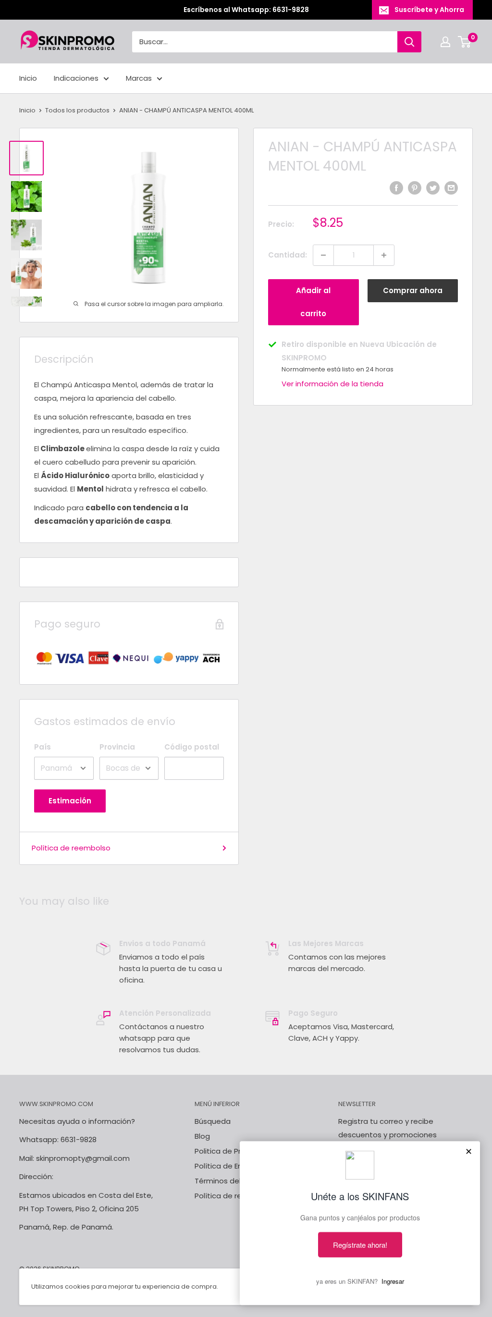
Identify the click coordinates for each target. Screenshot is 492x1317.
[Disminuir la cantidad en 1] (323, 255)
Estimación (70, 801)
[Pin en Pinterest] (414, 188)
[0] (465, 42)
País (42, 747)
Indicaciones (76, 78)
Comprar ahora (413, 290)
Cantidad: (287, 255)
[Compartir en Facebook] (396, 188)
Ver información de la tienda (332, 384)
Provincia (117, 747)
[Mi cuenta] (445, 42)
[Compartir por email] (451, 188)
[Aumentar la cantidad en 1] (384, 255)
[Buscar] (409, 41)
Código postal (191, 747)
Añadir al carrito (313, 302)
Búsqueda (213, 1121)
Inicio (28, 78)
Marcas (139, 78)
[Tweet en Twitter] (433, 188)
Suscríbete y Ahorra (429, 9)
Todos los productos (77, 110)
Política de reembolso (71, 848)
